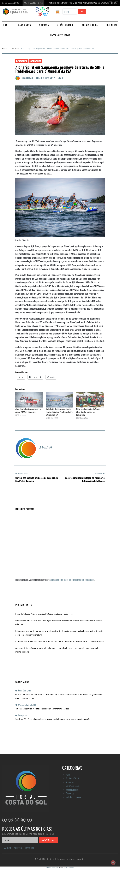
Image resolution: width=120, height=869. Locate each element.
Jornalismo (27, 78)
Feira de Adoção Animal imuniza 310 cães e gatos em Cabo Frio (44, 614)
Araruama (69, 782)
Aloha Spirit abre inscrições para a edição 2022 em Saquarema (28, 410)
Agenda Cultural (72, 789)
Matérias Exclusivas (73, 797)
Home (4, 49)
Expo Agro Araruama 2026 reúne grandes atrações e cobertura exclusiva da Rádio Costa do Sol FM (59, 641)
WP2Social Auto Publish (52, 868)
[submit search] (82, 11)
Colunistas (70, 793)
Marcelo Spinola (25, 705)
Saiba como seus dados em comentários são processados (72, 579)
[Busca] (69, 11)
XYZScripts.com (70, 868)
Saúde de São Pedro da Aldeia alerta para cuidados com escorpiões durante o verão (52, 719)
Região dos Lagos (72, 786)
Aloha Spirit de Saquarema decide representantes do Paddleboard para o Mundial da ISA (59, 411)
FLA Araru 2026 (72, 778)
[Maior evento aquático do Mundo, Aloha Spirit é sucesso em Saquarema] (90, 399)
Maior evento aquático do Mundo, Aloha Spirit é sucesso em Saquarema (88, 411)
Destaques (15, 49)
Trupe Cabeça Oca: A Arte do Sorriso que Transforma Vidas (42, 708)
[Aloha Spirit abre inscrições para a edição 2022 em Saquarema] (29, 399)
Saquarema (35, 61)
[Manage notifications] (113, 862)
